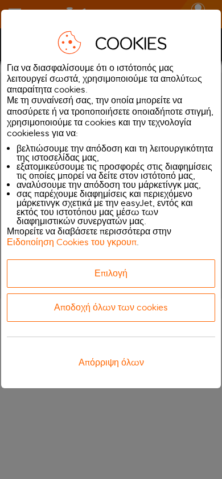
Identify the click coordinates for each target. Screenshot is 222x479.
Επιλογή (111, 273)
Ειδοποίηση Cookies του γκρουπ (72, 242)
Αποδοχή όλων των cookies (111, 307)
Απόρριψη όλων (111, 362)
